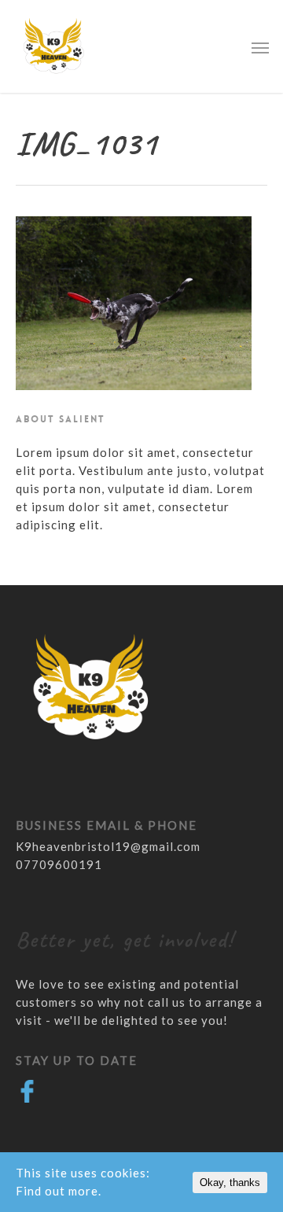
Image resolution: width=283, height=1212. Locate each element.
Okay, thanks (230, 1182)
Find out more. (58, 1191)
